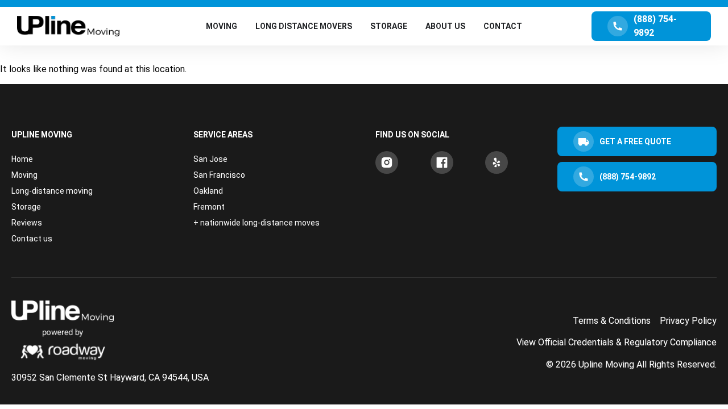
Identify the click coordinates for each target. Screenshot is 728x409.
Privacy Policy (688, 320)
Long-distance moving (52, 190)
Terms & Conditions (612, 320)
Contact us (31, 238)
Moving (24, 175)
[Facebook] (442, 162)
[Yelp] (496, 162)
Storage (26, 206)
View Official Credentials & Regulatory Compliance (616, 342)
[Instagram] (386, 162)
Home (22, 159)
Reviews (26, 222)
